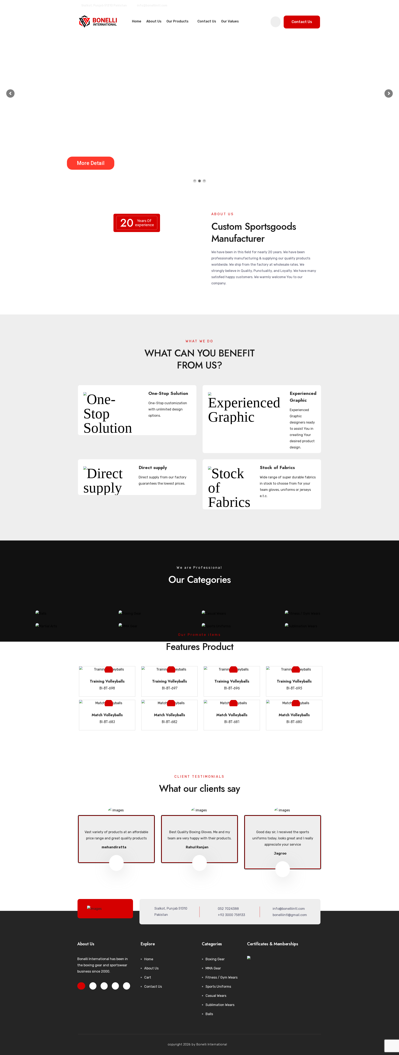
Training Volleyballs (107, 681)
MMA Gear (213, 968)
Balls (209, 1014)
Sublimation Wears (220, 1005)
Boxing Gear (215, 959)
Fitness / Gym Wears (222, 977)
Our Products (177, 21)
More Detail (91, 163)
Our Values (230, 21)
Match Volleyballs (107, 715)
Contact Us (206, 21)
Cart (147, 977)
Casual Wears (216, 996)
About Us (153, 21)
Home (136, 21)
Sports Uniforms (218, 987)
